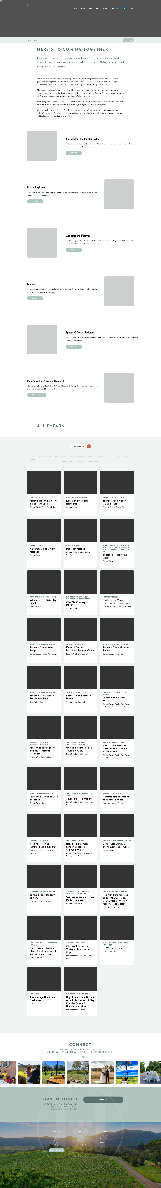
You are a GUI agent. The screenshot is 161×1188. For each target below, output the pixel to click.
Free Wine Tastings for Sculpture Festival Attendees (42, 750)
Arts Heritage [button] (93, 461)
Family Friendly (47, 507)
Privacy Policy (104, 1137)
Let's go (74, 153)
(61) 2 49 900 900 (80, 1145)
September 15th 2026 (112, 793)
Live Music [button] (80, 461)
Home (29, 40)
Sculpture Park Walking (79, 798)
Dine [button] (110, 457)
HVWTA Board (104, 1143)
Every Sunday (72, 545)
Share (127, 40)
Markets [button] (126, 457)
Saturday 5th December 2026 (79, 994)
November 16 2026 (37, 994)
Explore (114, 8)
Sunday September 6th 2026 (42, 644)
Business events (56, 1150)
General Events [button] (60, 457)
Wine (83, 8)
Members (104, 1145)
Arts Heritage (83, 754)
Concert (69, 853)
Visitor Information (56, 1143)
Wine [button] (117, 457)
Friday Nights (36, 497)
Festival (105, 707)
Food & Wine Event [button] (77, 457)
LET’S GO (74, 249)
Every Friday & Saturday (114, 497)
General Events (35, 507)
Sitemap (104, 1135)
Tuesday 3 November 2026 (77, 943)
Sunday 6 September (75, 644)
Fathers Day (85, 654)
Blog (56, 1145)
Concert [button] (101, 457)
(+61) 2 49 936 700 (80, 1154)
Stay (90, 8)
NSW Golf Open (112, 948)
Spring (44, 803)
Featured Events (109, 507)
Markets (81, 552)
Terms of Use (104, 1139)
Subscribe (103, 1099)
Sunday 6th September (76, 692)
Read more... (36, 395)
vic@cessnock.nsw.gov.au (80, 1156)
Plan (76, 8)
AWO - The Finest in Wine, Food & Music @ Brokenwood (115, 748)
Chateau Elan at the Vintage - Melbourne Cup (78, 949)
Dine (97, 8)
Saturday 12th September (115, 742)
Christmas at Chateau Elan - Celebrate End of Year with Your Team (43, 951)
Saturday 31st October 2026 (115, 891)
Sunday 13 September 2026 (41, 793)
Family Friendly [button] (67, 461)
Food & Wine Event (123, 604)
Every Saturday (37, 545)
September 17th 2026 (75, 840)
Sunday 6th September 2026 (115, 644)
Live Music (127, 606)
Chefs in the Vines (113, 600)
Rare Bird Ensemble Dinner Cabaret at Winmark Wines (77, 847)
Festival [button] (91, 457)
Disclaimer (104, 1141)
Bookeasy (74, 1184)
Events (105, 8)
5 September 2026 (110, 597)
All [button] (33, 457)
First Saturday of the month (43, 597)
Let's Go (35, 201)
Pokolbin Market (75, 549)
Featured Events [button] (45, 457)
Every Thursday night (76, 497)
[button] (89, 446)
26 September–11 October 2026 (43, 891)
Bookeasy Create (92, 1184)
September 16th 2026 (39, 840)
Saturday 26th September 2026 (117, 840)
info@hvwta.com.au (80, 1147)
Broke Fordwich (46, 757)
